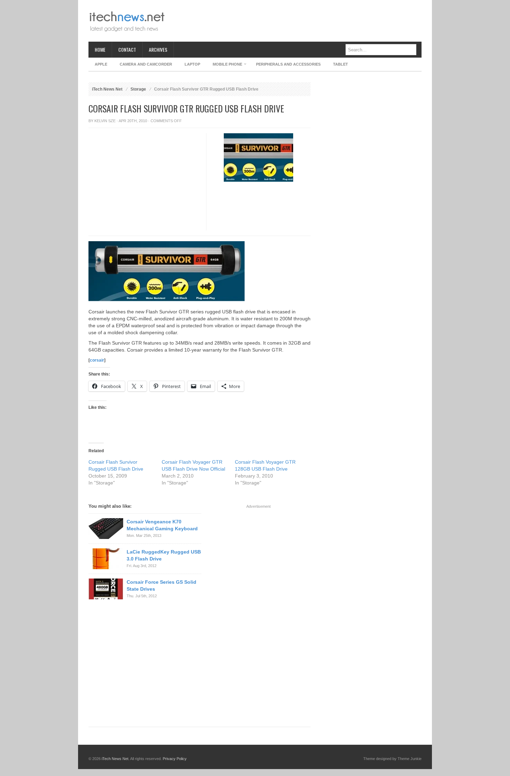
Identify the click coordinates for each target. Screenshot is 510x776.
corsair (97, 360)
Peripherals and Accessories (288, 64)
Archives (158, 49)
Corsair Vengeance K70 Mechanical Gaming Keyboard (162, 525)
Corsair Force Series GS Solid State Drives (161, 585)
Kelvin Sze (105, 121)
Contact (127, 49)
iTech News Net (107, 89)
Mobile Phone (224, 65)
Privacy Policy (175, 759)
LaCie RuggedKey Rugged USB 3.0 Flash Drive (164, 555)
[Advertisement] (295, 20)
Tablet (340, 64)
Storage (138, 89)
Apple (101, 64)
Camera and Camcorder (146, 64)
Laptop (192, 64)
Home (100, 49)
